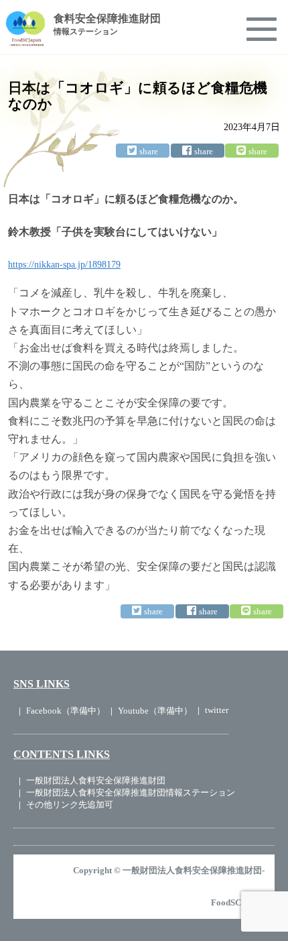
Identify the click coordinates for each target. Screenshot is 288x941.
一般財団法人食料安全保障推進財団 (95, 780)
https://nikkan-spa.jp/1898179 (64, 265)
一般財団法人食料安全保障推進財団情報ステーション (130, 792)
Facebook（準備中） (65, 711)
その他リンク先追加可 (69, 804)
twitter (216, 710)
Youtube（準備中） (155, 711)
